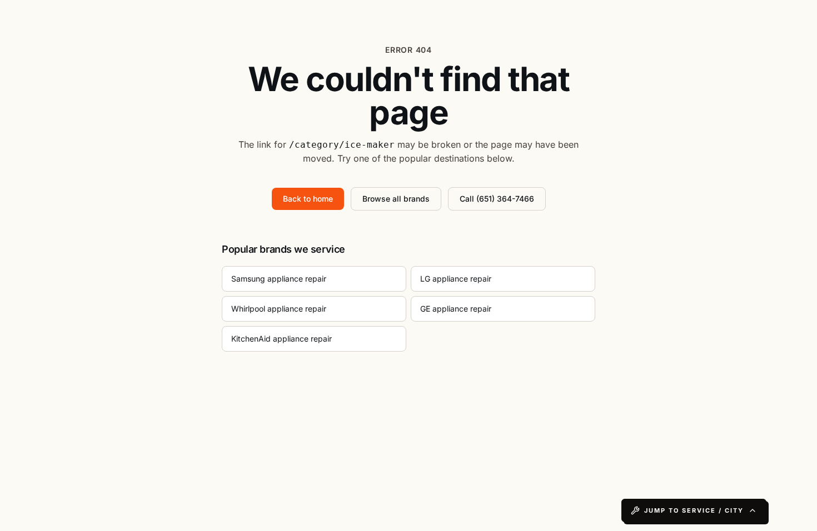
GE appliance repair (455, 308)
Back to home (308, 198)
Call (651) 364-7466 (497, 198)
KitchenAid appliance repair (281, 338)
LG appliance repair (455, 278)
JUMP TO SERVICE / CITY (694, 510)
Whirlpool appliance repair (278, 308)
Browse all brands (396, 198)
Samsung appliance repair (278, 278)
